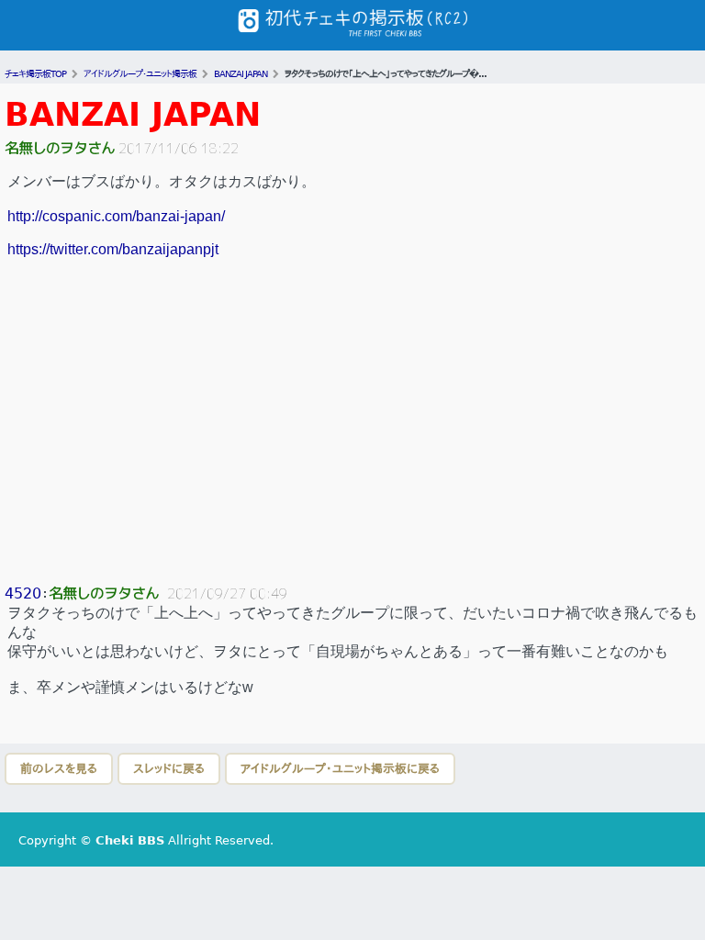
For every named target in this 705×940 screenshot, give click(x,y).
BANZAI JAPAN (133, 114)
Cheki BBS (129, 840)
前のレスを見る (58, 769)
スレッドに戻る (169, 769)
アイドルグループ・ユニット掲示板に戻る (340, 769)
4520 (23, 593)
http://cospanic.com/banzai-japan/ (116, 216)
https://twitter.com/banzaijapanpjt (112, 249)
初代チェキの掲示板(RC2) (352, 25)
